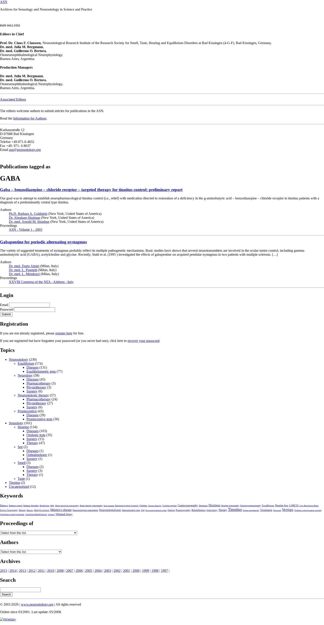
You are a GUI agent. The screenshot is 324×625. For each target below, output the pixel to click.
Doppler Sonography (230, 505)
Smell (22, 463)
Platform (171, 510)
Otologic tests (35, 435)
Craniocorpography (188, 505)
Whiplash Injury (64, 514)
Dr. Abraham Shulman (24, 218)
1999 (145, 570)
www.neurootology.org (37, 604)
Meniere (22, 510)
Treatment (266, 510)
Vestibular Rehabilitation (36, 514)
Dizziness (214, 505)
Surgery (31, 391)
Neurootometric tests (131, 510)
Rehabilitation (199, 510)
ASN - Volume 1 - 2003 (25, 229)
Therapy (32, 443)
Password (6, 309)
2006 (79, 570)
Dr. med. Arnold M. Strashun (29, 221)
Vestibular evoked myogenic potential (307, 510)
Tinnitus (14, 482)
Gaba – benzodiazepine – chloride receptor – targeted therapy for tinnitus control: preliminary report (91, 189)
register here (63, 333)
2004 (98, 570)
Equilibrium (26, 363)
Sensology (16, 423)
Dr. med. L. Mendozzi (24, 274)
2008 (60, 570)
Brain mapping (109, 506)
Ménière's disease (61, 510)
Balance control (15, 505)
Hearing (23, 427)
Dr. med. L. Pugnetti (23, 270)
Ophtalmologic (36, 455)
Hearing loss (281, 505)
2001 (126, 570)
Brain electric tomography (91, 505)
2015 (3, 570)
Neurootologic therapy (33, 395)
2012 (31, 570)
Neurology (25, 375)
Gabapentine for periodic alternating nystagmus (43, 242)
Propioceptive (27, 411)
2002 (117, 570)
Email (4, 305)
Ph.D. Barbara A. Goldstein (28, 214)
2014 (13, 570)
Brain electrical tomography (67, 506)
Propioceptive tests (39, 419)
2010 (50, 570)
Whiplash (51, 515)
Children (143, 505)
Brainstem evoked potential (126, 506)
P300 (143, 510)
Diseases (32, 367)
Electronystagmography (250, 505)
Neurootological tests (110, 510)
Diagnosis (203, 505)
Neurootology (18, 359)
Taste (21, 478)
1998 (154, 570)
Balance (4, 505)
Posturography (183, 510)
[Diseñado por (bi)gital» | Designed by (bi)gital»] (8, 619)
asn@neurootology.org (25, 150)
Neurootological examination (85, 510)
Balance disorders (31, 505)
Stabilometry (212, 510)
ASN (3, 2)
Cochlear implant (169, 506)
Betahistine (44, 506)
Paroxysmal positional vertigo (156, 510)
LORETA (294, 505)
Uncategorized (19, 486)
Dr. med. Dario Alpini (24, 266)
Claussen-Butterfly (154, 506)
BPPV (52, 506)
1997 (164, 570)
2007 (69, 570)
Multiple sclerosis (41, 510)
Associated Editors (13, 99)
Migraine (29, 510)
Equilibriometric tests (41, 371)
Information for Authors (29, 118)
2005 (88, 570)
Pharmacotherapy (38, 383)
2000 (136, 570)
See (20, 447)
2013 (22, 570)
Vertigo (287, 510)
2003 (107, 570)
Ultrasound (277, 510)
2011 (41, 570)
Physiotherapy (36, 387)
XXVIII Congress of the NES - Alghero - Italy (41, 282)
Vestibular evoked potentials (12, 514)
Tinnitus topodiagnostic (251, 510)
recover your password (143, 341)
